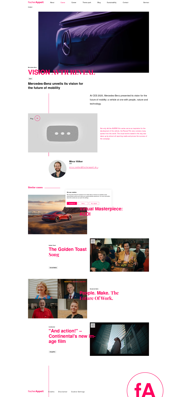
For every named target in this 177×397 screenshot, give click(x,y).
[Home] (36, 2)
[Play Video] (62, 132)
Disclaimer (62, 391)
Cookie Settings (78, 391)
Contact (30, 7)
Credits (51, 391)
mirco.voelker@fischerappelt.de (83, 167)
